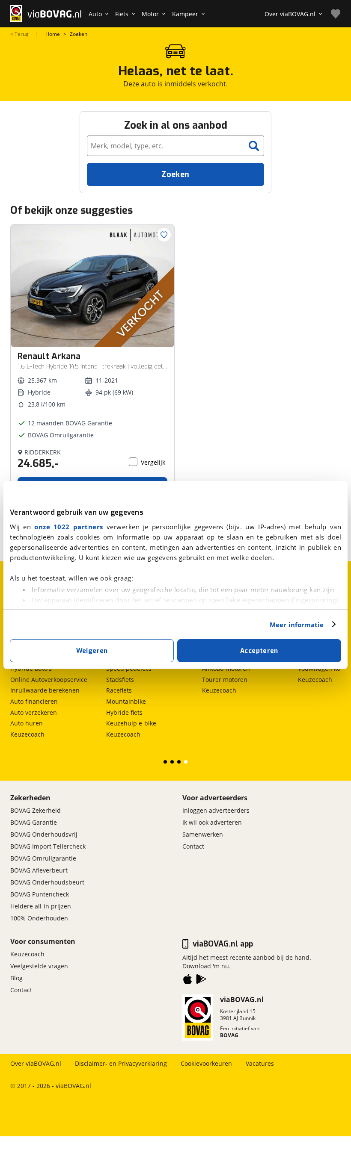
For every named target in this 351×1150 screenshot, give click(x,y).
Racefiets (119, 690)
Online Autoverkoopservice (48, 679)
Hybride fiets (124, 712)
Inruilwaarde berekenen (45, 690)
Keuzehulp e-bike (131, 723)
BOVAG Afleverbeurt (39, 870)
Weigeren (92, 650)
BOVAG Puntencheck (39, 894)
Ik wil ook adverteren (212, 822)
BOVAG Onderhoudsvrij (43, 834)
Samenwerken (202, 834)
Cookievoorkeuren (206, 1063)
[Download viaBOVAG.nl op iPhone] (187, 981)
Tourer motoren (224, 679)
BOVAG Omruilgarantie (43, 858)
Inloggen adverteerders (216, 810)
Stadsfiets (120, 679)
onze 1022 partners (68, 526)
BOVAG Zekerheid (35, 810)
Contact (193, 846)
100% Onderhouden (39, 918)
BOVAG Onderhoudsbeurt (47, 882)
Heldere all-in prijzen (40, 906)
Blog (16, 978)
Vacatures (260, 1063)
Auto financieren (34, 701)
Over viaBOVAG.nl (35, 1063)
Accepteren (259, 650)
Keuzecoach (27, 734)
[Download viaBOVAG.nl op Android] (201, 981)
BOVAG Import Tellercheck (48, 846)
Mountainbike (126, 701)
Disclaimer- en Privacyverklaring (121, 1063)
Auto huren (26, 723)
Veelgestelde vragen (39, 966)
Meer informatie (297, 624)
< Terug (19, 34)
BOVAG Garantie (33, 822)
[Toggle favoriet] (164, 234)
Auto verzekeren (33, 712)
